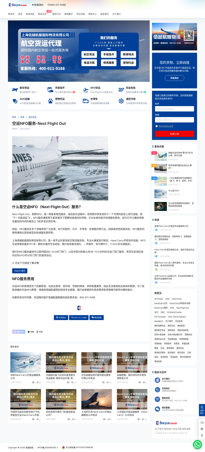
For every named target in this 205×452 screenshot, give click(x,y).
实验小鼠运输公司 (175, 334)
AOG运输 (25, 98)
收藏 (32, 332)
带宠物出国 (172, 339)
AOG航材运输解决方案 (30, 103)
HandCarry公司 (160, 303)
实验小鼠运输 (159, 334)
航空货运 (24, 87)
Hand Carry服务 (161, 308)
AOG (167, 299)
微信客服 (98, 317)
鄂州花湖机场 (185, 357)
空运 (162, 348)
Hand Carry (177, 299)
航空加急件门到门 (28, 92)
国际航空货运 (159, 330)
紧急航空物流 (159, 352)
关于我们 (159, 429)
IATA (172, 308)
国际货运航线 (183, 330)
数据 (156, 348)
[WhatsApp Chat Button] (197, 444)
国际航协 (181, 326)
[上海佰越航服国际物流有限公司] (78, 306)
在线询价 (62, 317)
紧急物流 (170, 348)
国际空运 (171, 326)
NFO (156, 312)
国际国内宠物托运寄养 (65, 103)
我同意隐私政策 (166, 126)
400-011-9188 (80, 317)
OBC (163, 312)
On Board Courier (174, 312)
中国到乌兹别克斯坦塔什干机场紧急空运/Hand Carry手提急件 (25, 415)
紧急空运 (180, 348)
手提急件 (60, 87)
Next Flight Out (182, 308)
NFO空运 (95, 87)
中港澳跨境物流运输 (99, 103)
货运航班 (164, 357)
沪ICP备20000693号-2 (47, 447)
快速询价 (39, 4)
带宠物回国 (183, 339)
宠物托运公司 (159, 339)
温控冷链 (131, 98)
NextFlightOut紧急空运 (101, 92)
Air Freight (158, 299)
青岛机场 (158, 361)
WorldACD (158, 321)
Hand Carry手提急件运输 (180, 303)
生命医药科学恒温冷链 (136, 103)
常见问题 (177, 429)
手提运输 (185, 343)
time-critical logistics (177, 317)
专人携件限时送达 (63, 92)
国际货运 (171, 330)
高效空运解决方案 (134, 92)
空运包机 (131, 87)
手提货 (176, 343)
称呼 (157, 103)
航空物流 (171, 352)
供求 (22, 117)
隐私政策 (186, 429)
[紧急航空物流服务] (79, 21)
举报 (41, 332)
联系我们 (168, 429)
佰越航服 (29, 447)
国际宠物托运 (159, 326)
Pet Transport (160, 317)
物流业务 (44, 12)
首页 (14, 117)
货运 (156, 357)
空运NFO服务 (19, 271)
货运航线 (174, 357)
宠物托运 (60, 98)
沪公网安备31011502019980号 (79, 447)
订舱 (189, 352)
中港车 (94, 98)
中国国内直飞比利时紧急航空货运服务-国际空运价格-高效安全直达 (60, 378)
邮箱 (157, 114)
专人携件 (169, 321)
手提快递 (158, 343)
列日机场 (178, 321)
